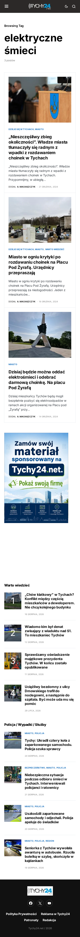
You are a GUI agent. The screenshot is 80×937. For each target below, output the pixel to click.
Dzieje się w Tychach (21, 129)
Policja (39, 733)
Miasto (39, 129)
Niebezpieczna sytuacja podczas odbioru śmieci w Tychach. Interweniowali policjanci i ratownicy (46, 781)
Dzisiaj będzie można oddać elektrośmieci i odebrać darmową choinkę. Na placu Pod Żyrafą (37, 379)
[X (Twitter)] (40, 903)
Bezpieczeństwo (35, 767)
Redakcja (49, 920)
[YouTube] (49, 903)
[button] (6, 6)
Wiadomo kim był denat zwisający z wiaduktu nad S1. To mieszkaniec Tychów (48, 631)
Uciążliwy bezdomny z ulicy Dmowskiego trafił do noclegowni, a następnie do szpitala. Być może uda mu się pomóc (49, 695)
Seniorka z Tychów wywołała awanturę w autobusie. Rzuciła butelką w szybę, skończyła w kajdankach (50, 854)
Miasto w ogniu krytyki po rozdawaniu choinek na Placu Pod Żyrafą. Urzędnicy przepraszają (38, 264)
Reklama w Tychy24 (55, 914)
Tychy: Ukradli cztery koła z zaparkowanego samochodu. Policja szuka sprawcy (48, 744)
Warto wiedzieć (54, 249)
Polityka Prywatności (21, 914)
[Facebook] (30, 903)
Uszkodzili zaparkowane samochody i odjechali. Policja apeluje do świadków (49, 817)
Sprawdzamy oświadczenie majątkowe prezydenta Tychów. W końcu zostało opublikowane (47, 660)
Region (50, 841)
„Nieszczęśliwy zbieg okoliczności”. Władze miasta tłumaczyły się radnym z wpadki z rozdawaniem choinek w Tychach (38, 147)
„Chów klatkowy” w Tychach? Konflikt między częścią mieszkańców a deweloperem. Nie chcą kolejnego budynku (50, 600)
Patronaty (31, 920)
